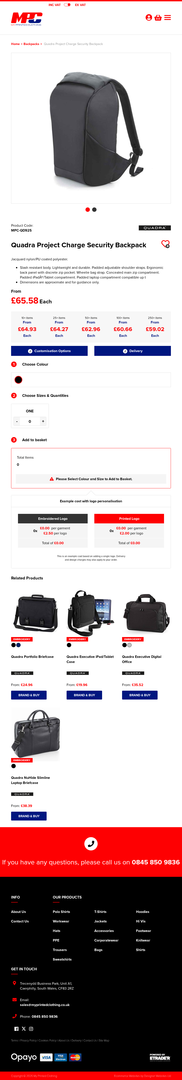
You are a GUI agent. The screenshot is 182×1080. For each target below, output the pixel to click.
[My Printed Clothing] (51, 19)
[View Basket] (157, 17)
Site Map (104, 1040)
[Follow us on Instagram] (31, 1029)
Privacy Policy (28, 1040)
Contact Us (20, 921)
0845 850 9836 (156, 862)
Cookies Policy (47, 1040)
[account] (148, 17)
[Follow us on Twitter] (24, 1029)
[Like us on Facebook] (16, 1029)
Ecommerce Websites (127, 1076)
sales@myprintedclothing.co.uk (45, 1004)
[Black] (18, 379)
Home (15, 43)
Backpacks (31, 43)
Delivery (135, 350)
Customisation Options (52, 350)
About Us (18, 911)
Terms (14, 1040)
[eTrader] (160, 1057)
